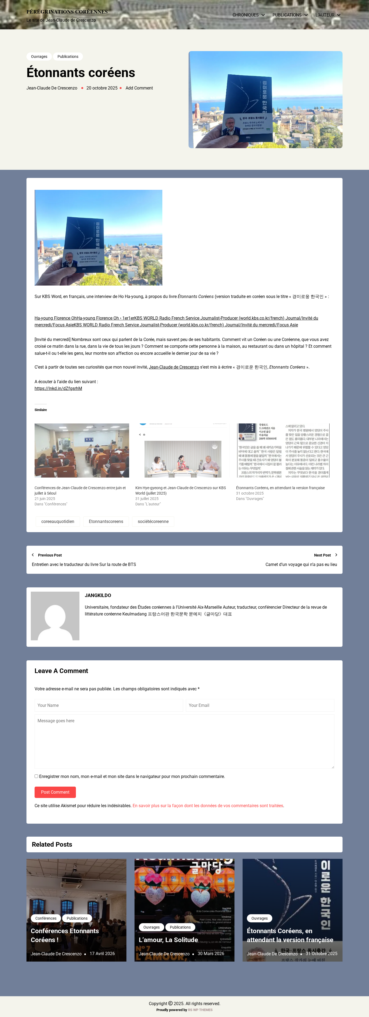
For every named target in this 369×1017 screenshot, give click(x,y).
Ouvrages (39, 56)
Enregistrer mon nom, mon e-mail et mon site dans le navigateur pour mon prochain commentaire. (132, 776)
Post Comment (55, 792)
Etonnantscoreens (106, 521)
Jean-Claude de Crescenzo (174, 367)
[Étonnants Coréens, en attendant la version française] (283, 450)
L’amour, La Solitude (168, 940)
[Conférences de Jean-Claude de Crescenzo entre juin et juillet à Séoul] (82, 450)
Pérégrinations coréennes (67, 11)
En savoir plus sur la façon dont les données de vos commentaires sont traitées (208, 805)
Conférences (45, 918)
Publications (287, 15)
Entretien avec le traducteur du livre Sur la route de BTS (84, 564)
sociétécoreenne (153, 521)
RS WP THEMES (200, 1010)
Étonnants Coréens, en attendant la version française (280, 488)
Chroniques (246, 15)
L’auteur (325, 15)
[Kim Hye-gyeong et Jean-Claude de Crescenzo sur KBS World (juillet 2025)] (183, 450)
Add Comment (139, 88)
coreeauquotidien (57, 521)
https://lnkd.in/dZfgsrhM (58, 388)
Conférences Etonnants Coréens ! (65, 935)
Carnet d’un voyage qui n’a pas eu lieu (301, 564)
